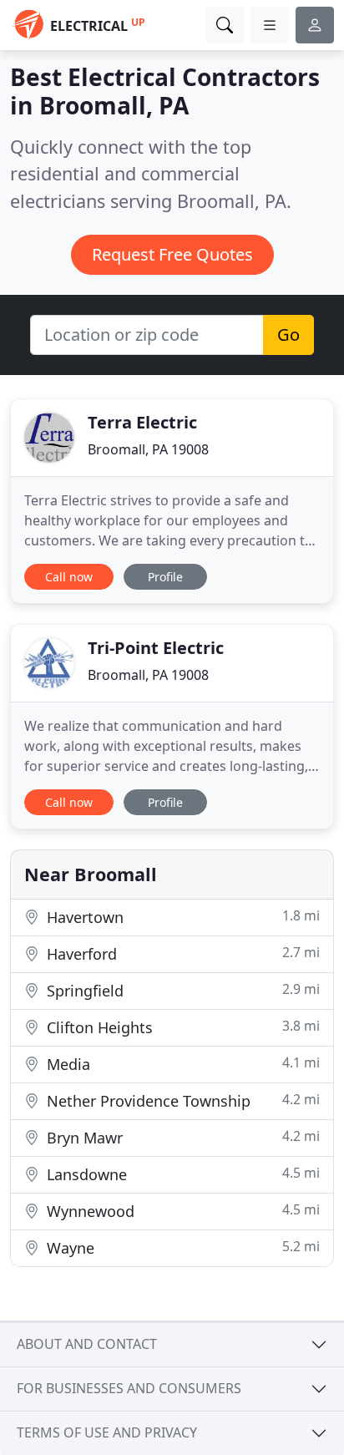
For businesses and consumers (129, 1388)
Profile (165, 577)
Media (181, 1063)
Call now (69, 577)
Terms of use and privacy (107, 1432)
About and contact (87, 1344)
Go (288, 334)
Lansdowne (181, 1173)
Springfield (181, 990)
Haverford (181, 953)
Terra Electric (142, 422)
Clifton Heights (181, 1026)
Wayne (181, 1247)
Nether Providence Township (181, 1100)
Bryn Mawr (181, 1137)
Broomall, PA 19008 (148, 449)
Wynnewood (181, 1210)
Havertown (181, 916)
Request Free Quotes (172, 254)
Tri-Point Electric (156, 647)
